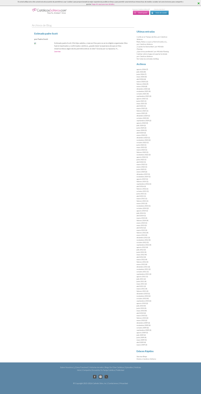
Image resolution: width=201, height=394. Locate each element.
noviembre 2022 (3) (144, 155)
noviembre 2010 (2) (144, 296)
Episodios (129, 367)
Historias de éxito (96, 367)
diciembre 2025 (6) (143, 89)
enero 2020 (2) (142, 172)
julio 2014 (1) (141, 213)
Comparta (86, 370)
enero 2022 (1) (142, 167)
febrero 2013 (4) (142, 233)
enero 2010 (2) (142, 320)
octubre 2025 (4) (143, 94)
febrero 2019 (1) (142, 181)
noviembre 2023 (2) (144, 140)
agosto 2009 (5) (142, 333)
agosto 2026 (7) (142, 69)
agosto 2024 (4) (142, 123)
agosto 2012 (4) (142, 247)
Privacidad (123, 383)
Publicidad (120, 370)
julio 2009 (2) (141, 335)
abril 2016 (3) (141, 186)
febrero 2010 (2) (142, 318)
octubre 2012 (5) (143, 242)
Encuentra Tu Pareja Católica (103, 370)
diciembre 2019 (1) (143, 174)
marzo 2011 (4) (142, 289)
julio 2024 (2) (141, 125)
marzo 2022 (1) (142, 164)
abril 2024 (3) (141, 133)
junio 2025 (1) (141, 101)
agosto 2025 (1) (142, 99)
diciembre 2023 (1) (143, 138)
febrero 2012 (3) (142, 262)
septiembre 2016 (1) (144, 184)
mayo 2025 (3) (142, 103)
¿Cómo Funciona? (81, 367)
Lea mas (57, 51)
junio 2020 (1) (141, 169)
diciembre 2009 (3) (143, 323)
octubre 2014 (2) (143, 208)
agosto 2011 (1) (142, 276)
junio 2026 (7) (141, 74)
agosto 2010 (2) (142, 303)
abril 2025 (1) (141, 106)
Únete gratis (142, 13)
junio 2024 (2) (141, 128)
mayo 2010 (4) (142, 311)
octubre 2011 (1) (143, 272)
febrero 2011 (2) (142, 291)
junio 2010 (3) (141, 308)
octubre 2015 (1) (143, 191)
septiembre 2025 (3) (144, 96)
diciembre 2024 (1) (143, 116)
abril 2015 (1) (141, 196)
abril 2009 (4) (141, 342)
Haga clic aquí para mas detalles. (103, 4)
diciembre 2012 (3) (143, 237)
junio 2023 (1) (141, 145)
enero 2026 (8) (142, 86)
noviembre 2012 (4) (144, 240)
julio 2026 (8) (141, 72)
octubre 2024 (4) (143, 118)
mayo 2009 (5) (142, 340)
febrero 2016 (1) (142, 189)
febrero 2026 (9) (142, 84)
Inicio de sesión (161, 13)
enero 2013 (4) (142, 235)
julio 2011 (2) (141, 279)
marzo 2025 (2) (142, 108)
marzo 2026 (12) (142, 82)
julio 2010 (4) (141, 306)
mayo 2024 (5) (142, 130)
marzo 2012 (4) (142, 259)
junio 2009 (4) (141, 337)
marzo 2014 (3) (142, 218)
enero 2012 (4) (142, 264)
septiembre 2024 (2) (144, 121)
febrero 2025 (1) (142, 111)
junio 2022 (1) (141, 160)
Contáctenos (113, 383)
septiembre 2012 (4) (144, 245)
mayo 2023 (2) (142, 147)
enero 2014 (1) (142, 223)
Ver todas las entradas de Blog (148, 59)
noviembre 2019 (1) (144, 177)
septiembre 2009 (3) (144, 330)
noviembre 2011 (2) (144, 269)
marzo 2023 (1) (142, 150)
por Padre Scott (41, 39)
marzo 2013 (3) (142, 230)
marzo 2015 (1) (142, 198)
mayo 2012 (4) (142, 255)
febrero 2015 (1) (142, 201)
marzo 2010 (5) (142, 315)
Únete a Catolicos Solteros (146, 359)
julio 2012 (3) (141, 250)
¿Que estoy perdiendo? (153, 51)
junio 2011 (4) (141, 281)
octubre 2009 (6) (143, 328)
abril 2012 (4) (141, 257)
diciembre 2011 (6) (143, 267)
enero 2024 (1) (142, 135)
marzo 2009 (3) (142, 345)
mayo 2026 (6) (142, 77)
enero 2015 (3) (142, 203)
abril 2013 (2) (141, 228)
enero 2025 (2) (142, 113)
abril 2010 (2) (141, 313)
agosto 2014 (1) (142, 211)
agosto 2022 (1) (142, 157)
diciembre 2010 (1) (143, 294)
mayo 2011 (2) (142, 284)
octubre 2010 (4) (143, 298)
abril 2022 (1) (141, 162)
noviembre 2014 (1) (144, 206)
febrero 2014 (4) (142, 220)
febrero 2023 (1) (142, 152)
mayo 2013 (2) (142, 225)
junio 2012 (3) (141, 252)
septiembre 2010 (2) (144, 301)
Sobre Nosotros (66, 367)
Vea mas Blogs (142, 356)
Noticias (137, 367)
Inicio (79, 370)
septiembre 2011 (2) (144, 274)
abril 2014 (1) (141, 216)
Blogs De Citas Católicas (114, 367)
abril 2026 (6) (141, 79)
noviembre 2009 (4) (144, 325)
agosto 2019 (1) (142, 179)
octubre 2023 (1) (143, 142)
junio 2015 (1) (141, 194)
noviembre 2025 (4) (144, 91)
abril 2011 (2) (141, 286)
